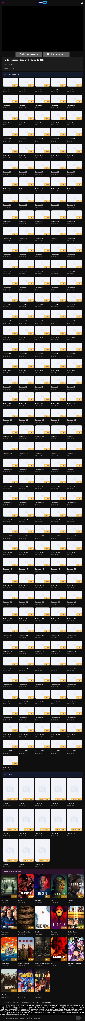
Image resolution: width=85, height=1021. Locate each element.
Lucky (53, 963)
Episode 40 (71, 205)
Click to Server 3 (57, 54)
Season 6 (6, 834)
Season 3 (38, 803)
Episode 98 (39, 403)
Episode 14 (55, 122)
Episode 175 (71, 652)
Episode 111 (7, 453)
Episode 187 (23, 701)
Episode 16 (7, 139)
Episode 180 (71, 668)
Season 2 (22, 803)
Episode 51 (7, 255)
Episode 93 (39, 387)
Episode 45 (71, 222)
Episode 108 (39, 437)
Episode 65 (71, 288)
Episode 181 (7, 685)
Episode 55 (71, 255)
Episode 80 (71, 337)
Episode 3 (38, 89)
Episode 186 (7, 701)
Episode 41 (7, 222)
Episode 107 (23, 437)
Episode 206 (7, 767)
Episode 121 (7, 486)
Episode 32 (23, 188)
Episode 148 (39, 569)
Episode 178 (39, 668)
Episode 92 (23, 387)
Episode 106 (7, 437)
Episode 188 (39, 701)
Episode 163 (39, 618)
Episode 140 (71, 536)
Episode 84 (55, 354)
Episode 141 (7, 552)
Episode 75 (71, 321)
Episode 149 (55, 569)
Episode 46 (7, 238)
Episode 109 (55, 437)
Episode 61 (7, 288)
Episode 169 (55, 635)
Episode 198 (39, 734)
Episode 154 (55, 585)
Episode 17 (23, 139)
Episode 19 (55, 139)
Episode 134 (55, 519)
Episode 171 (7, 652)
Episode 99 (55, 403)
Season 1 (6, 803)
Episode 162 (23, 618)
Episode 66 (7, 304)
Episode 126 (7, 503)
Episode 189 (55, 701)
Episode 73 (39, 321)
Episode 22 (23, 155)
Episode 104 (55, 420)
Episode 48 (39, 238)
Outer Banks (72, 932)
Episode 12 (23, 122)
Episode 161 (7, 618)
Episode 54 (55, 255)
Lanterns (4, 900)
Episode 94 (55, 387)
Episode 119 (55, 470)
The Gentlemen (40, 995)
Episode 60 (71, 271)
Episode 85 (71, 354)
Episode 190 (71, 701)
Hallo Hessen (27, 1002)
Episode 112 (23, 453)
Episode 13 (39, 122)
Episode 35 (71, 188)
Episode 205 (71, 751)
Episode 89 (55, 370)
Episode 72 (23, 321)
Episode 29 (55, 172)
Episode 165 (71, 618)
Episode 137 (23, 536)
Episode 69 (55, 304)
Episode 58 (39, 271)
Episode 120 (71, 470)
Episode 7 (22, 106)
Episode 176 (7, 668)
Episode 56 (7, 271)
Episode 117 (23, 470)
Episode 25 (71, 155)
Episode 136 (7, 536)
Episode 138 (39, 536)
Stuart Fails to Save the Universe (30, 995)
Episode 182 (23, 685)
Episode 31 (7, 188)
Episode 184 (55, 685)
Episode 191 (7, 718)
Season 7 (22, 834)
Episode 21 (7, 155)
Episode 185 (71, 685)
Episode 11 (7, 122)
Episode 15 (71, 122)
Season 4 (54, 803)
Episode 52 (23, 255)
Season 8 (38, 834)
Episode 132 (23, 519)
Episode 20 (71, 139)
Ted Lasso (5, 932)
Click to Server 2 (30, 54)
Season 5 (70, 803)
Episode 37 (23, 205)
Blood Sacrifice (23, 963)
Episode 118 (39, 470)
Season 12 (23, 864)
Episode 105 (71, 420)
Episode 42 (23, 222)
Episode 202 (23, 751)
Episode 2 (22, 89)
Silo (52, 900)
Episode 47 (23, 238)
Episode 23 (39, 155)
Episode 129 (55, 503)
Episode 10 (71, 106)
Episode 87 (23, 370)
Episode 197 (23, 734)
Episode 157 (23, 602)
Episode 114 (55, 453)
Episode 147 (23, 569)
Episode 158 (39, 602)
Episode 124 (55, 486)
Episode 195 (71, 718)
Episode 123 (39, 486)
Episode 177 (23, 668)
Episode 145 (71, 552)
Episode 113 (39, 453)
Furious (54, 932)
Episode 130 (71, 503)
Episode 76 (7, 337)
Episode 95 (71, 387)
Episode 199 (55, 734)
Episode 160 (71, 602)
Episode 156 (7, 602)
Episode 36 (7, 205)
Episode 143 (39, 552)
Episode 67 (23, 304)
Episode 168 (39, 635)
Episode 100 (71, 403)
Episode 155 (71, 585)
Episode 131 (7, 519)
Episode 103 (39, 420)
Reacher (38, 900)
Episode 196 (7, 734)
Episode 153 (39, 585)
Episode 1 (6, 89)
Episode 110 (71, 437)
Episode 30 (71, 172)
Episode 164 (55, 618)
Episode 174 (55, 652)
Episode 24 (55, 155)
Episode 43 (39, 222)
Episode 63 (39, 288)
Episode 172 (23, 652)
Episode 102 (23, 420)
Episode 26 (7, 172)
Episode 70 (71, 304)
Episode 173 (39, 652)
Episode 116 (7, 470)
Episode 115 (71, 453)
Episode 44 (55, 222)
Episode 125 (71, 486)
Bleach (20, 900)
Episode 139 (55, 536)
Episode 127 (23, 503)
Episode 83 (39, 354)
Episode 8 (38, 106)
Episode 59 (55, 271)
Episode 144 (55, 552)
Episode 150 (71, 569)
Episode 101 (7, 420)
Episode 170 (71, 635)
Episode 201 (7, 751)
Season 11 (7, 864)
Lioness (71, 900)
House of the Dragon (42, 963)
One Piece (38, 932)
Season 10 (71, 834)
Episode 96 (7, 403)
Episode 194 (55, 718)
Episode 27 (23, 172)
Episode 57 (23, 271)
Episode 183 (39, 685)
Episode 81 (7, 354)
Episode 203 (39, 751)
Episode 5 (70, 89)
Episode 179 (55, 668)
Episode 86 (7, 370)
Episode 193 (39, 718)
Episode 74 (55, 321)
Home (6, 1002)
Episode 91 (7, 387)
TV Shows (15, 1002)
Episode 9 (54, 106)
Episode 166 (7, 635)
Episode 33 (39, 188)
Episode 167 (23, 635)
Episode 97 (23, 403)
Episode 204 (55, 751)
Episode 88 (39, 370)
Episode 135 (71, 519)
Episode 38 (39, 205)
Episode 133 (39, 519)
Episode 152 (23, 585)
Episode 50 (71, 238)
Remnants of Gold (24, 932)
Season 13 (39, 864)
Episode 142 (23, 552)
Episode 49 (55, 238)
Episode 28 (39, 172)
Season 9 (54, 834)
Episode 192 (23, 718)
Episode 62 (23, 288)
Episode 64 (55, 288)
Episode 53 (39, 255)
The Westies (5, 995)
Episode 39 (55, 205)
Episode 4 (54, 89)
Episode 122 (23, 486)
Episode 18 (39, 139)
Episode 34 (55, 188)
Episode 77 (23, 337)
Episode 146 (7, 569)
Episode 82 (23, 354)
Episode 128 (39, 503)
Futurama (5, 963)
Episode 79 (55, 337)
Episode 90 (71, 370)
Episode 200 (71, 734)
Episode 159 (55, 602)
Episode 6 (6, 106)
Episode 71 (7, 321)
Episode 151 (7, 585)
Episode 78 (39, 337)
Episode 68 (39, 304)
